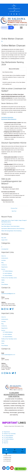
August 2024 (4, 239)
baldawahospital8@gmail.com (8, 293)
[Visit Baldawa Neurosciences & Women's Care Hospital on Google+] (7, 309)
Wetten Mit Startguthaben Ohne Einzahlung (11, 230)
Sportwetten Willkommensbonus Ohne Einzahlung (12, 228)
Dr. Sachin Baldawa (7, 273)
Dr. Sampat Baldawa (7, 275)
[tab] (6, 451)
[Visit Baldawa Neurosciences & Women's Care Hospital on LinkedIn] (2, 309)
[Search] (11, 27)
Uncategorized (4, 249)
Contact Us (4, 264)
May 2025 (3, 237)
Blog (2, 262)
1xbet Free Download (6, 224)
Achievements (4, 258)
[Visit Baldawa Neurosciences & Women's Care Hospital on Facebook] (12, 309)
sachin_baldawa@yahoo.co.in (8, 354)
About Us (3, 256)
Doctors (3, 269)
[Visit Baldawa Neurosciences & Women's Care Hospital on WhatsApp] (2, 373)
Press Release (4, 284)
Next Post (14, 211)
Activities (3, 260)
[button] (20, 468)
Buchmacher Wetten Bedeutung (8, 119)
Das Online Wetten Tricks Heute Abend (10, 226)
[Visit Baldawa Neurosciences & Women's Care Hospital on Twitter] (10, 309)
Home (2, 282)
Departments (4, 267)
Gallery (3, 280)
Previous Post (14, 208)
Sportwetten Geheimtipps (7, 117)
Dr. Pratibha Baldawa (8, 271)
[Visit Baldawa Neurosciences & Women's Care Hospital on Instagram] (5, 309)
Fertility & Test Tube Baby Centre (9, 277)
